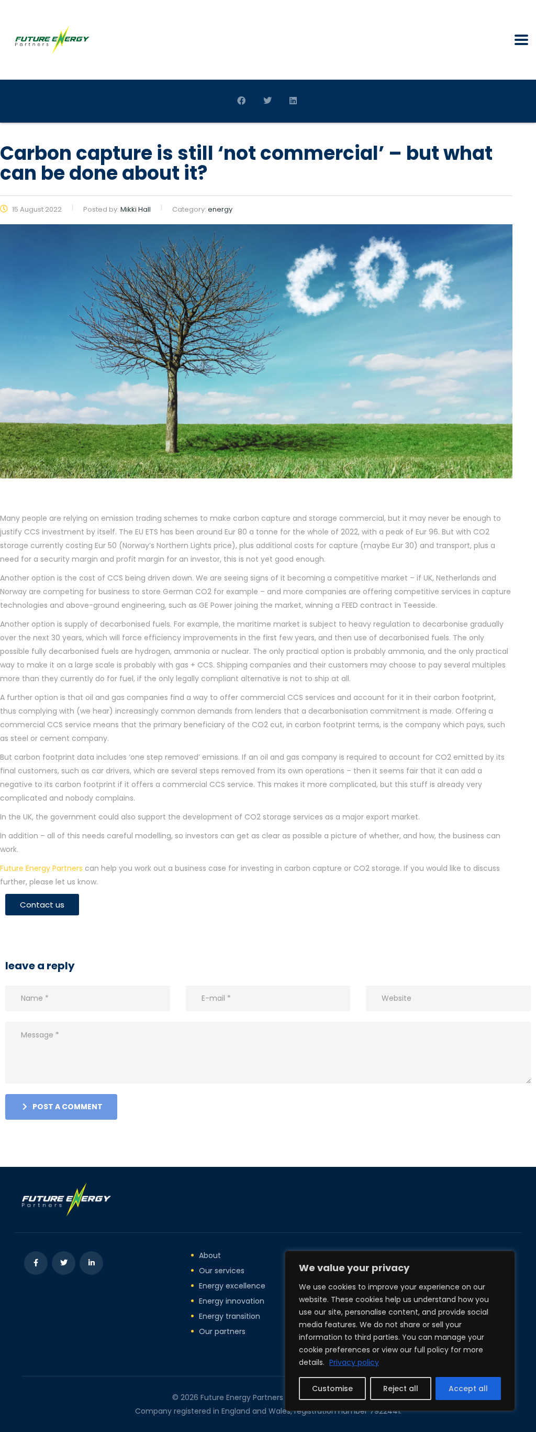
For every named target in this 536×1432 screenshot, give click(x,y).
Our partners (222, 1331)
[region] (400, 1331)
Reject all (400, 1388)
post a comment (67, 1106)
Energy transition (229, 1316)
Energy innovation (231, 1301)
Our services (221, 1270)
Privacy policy (354, 1362)
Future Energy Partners (41, 868)
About (210, 1255)
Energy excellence (232, 1286)
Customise (332, 1388)
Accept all (468, 1388)
